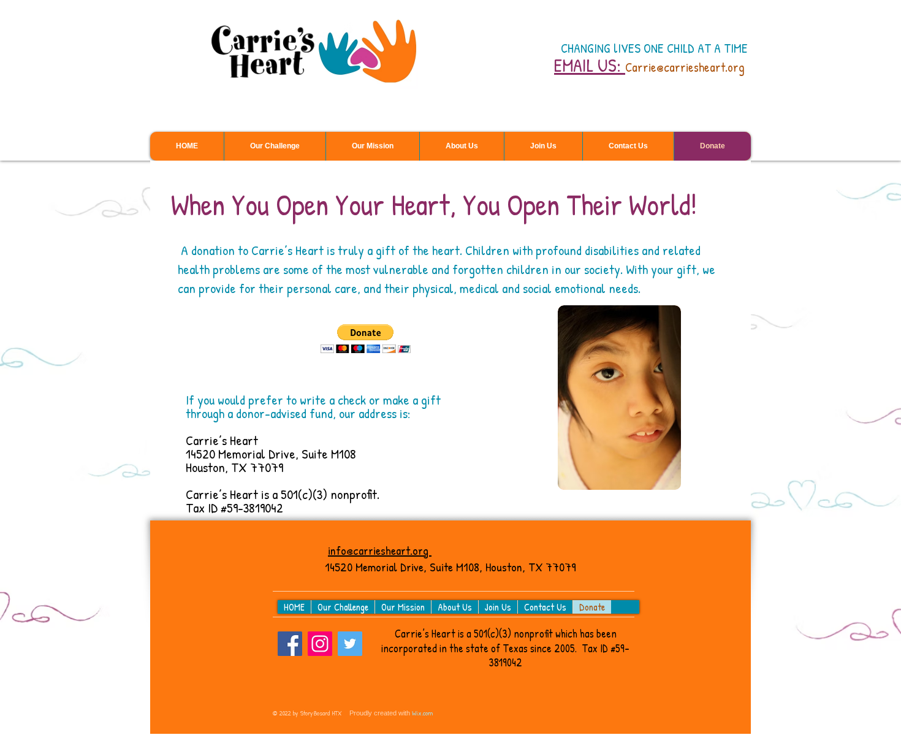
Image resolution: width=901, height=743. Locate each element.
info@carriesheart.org (379, 550)
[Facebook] (290, 643)
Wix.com (422, 713)
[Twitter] (350, 643)
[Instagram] (320, 643)
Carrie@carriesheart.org (685, 67)
